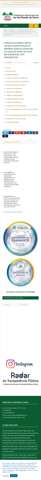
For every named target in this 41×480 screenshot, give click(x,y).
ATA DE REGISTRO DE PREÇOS (16, 85)
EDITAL (8, 68)
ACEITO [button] (13, 475)
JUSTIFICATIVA (10, 71)
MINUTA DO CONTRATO (14, 88)
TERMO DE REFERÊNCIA (14, 102)
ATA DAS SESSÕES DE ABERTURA (17, 78)
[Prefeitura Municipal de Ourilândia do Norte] (20, 15)
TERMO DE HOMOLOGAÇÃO (15, 99)
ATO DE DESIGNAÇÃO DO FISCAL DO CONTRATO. (22, 115)
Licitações (36, 62)
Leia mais (23, 470)
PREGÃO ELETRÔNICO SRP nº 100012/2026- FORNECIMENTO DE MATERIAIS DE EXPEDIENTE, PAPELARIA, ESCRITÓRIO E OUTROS (21, 4)
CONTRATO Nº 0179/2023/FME (16, 106)
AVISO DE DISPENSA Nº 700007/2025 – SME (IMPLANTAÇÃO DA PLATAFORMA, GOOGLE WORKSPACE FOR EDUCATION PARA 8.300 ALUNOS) (11, 157)
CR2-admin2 (8, 62)
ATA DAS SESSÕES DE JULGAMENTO (17, 81)
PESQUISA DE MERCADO (14, 92)
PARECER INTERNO (12, 122)
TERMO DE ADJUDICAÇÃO (14, 95)
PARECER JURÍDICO (12, 75)
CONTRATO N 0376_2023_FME (16, 119)
